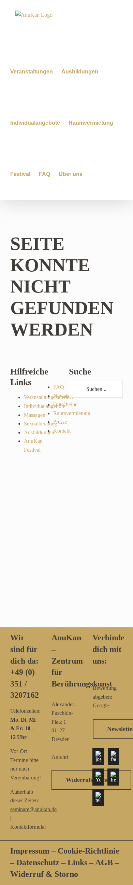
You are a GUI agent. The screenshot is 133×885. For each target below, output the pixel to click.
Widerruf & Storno (44, 874)
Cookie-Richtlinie (88, 850)
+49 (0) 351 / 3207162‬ (24, 683)
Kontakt (62, 431)
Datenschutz (38, 862)
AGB (104, 862)
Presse (60, 422)
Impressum (29, 850)
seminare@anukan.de (33, 809)
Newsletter (64, 396)
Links (76, 862)
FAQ (58, 387)
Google (101, 705)
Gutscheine (65, 404)
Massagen (34, 415)
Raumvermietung (71, 413)
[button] (93, 174)
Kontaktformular (28, 827)
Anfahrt (59, 757)
